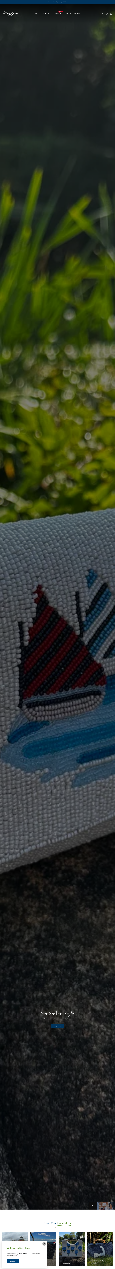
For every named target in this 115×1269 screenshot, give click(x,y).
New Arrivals (58, 13)
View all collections (57, 1228)
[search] (103, 13)
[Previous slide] (93, 1206)
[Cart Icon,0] (111, 13)
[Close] (44, 1244)
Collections (46, 13)
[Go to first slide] (106, 1206)
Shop (36, 13)
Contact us (77, 13)
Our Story (68, 13)
